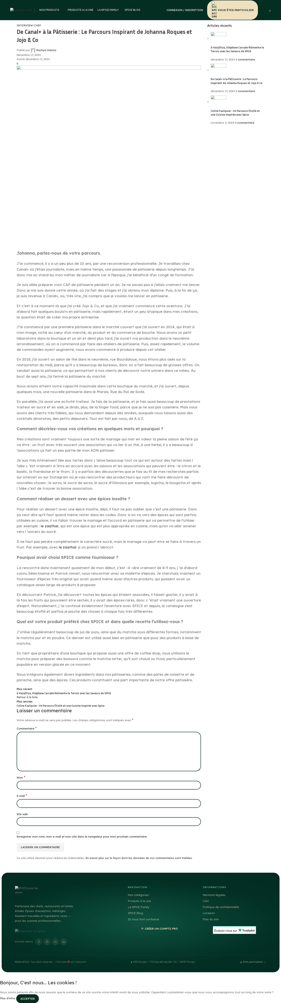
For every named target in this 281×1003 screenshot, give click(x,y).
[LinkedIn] (63, 941)
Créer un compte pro (161, 928)
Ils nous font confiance (143, 919)
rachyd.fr (80, 961)
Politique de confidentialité (221, 907)
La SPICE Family (138, 907)
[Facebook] (38, 941)
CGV (206, 901)
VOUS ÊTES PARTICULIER (236, 10)
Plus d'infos (8, 998)
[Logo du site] (21, 9)
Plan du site (211, 919)
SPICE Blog (135, 913)
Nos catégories (138, 895)
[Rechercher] (263, 10)
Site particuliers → (254, 961)
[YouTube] (55, 941)
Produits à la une (139, 901)
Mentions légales (214, 895)
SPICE (25, 961)
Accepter (27, 998)
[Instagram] (47, 941)
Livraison (209, 913)
